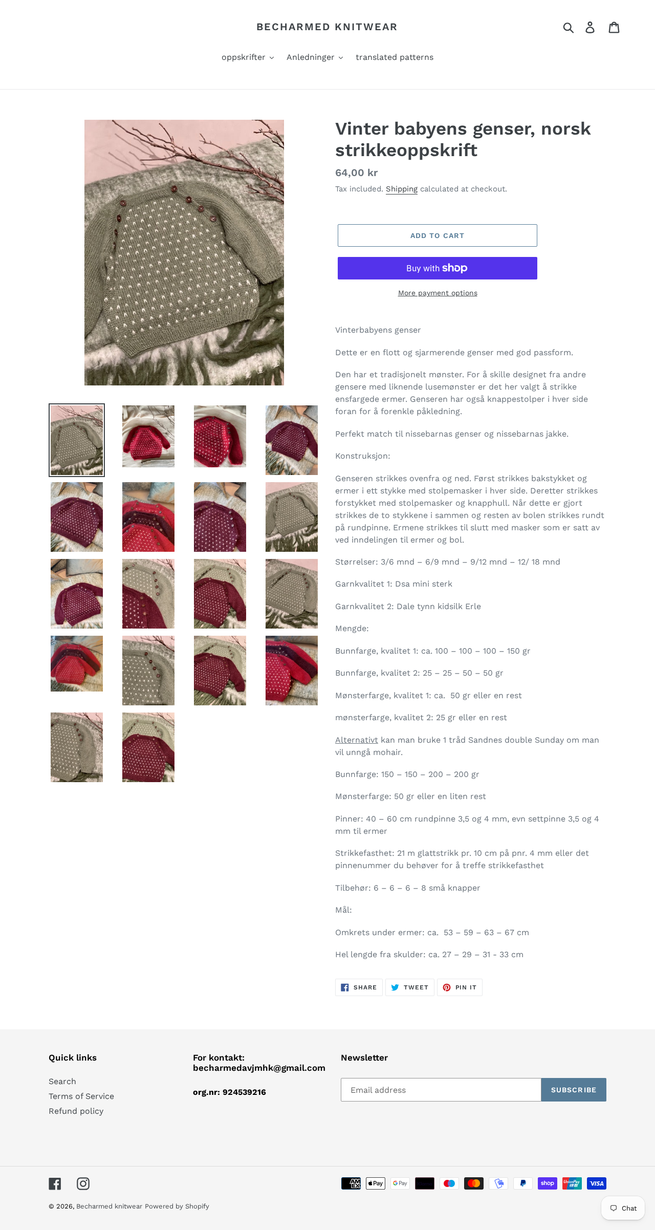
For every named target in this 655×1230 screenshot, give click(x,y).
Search (62, 1081)
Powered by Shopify (177, 1206)
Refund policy (76, 1111)
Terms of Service (81, 1096)
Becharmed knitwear (327, 26)
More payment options (437, 293)
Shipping (402, 188)
